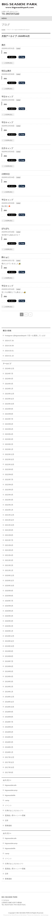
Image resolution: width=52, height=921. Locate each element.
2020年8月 (9, 596)
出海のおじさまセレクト (14, 810)
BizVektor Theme (26, 915)
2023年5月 (9, 429)
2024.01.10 (9, 356)
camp (18, 48)
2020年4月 (9, 616)
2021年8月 (9, 535)
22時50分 (6, 174)
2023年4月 (9, 434)
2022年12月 (9, 454)
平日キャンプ (7, 97)
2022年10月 (9, 464)
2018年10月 (9, 707)
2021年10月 (9, 525)
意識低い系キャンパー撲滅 (15, 815)
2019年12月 (9, 636)
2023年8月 (9, 414)
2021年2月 (9, 565)
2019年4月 (9, 676)
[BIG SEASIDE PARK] (20, 6)
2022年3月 (9, 500)
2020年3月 (9, 621)
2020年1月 (9, 631)
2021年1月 (9, 570)
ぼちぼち (5, 229)
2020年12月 (9, 575)
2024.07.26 (9, 341)
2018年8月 (9, 717)
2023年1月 (9, 449)
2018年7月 (9, 722)
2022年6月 (9, 485)
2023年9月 (9, 409)
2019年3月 (9, 682)
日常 (6, 820)
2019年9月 (9, 651)
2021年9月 (9, 530)
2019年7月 (9, 661)
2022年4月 (9, 495)
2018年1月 (9, 752)
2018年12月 (9, 697)
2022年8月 (9, 474)
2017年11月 (9, 762)
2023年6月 (9, 424)
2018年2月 (9, 747)
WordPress (15, 915)
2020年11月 (9, 580)
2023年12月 (9, 394)
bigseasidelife (10, 795)
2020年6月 (9, 606)
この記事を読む (8, 63)
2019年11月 (9, 641)
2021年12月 (9, 515)
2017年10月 (9, 767)
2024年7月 (9, 374)
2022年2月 (9, 505)
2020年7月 (9, 601)
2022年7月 (9, 479)
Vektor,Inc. (37, 915)
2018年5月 (9, 732)
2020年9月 (9, 591)
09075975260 (12, 13)
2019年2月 (9, 687)
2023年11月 (9, 399)
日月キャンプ (7, 148)
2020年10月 (9, 586)
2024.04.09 (9, 346)
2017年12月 (9, 757)
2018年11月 (9, 702)
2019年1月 (9, 692)
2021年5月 (9, 550)
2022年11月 (9, 459)
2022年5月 (9, 490)
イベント (8, 805)
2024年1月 (9, 389)
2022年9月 (9, 469)
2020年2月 (9, 626)
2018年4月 (9, 737)
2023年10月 (9, 404)
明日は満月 (6, 71)
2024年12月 (9, 368)
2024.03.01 (9, 351)
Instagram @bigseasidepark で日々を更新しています (25, 335)
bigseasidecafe (10, 785)
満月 (3, 45)
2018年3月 (9, 742)
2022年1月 (9, 510)
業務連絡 (8, 825)
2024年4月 (9, 379)
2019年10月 (9, 646)
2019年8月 (9, 656)
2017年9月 (9, 772)
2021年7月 (9, 540)
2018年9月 (9, 712)
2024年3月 (9, 384)
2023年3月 (9, 439)
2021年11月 (9, 520)
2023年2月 (9, 444)
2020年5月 (9, 611)
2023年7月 (9, 419)
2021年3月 (9, 560)
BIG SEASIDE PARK (23, 913)
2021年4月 (9, 555)
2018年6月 (9, 727)
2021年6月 (9, 545)
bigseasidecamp (11, 790)
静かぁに (5, 257)
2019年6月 (9, 666)
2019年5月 (9, 671)
